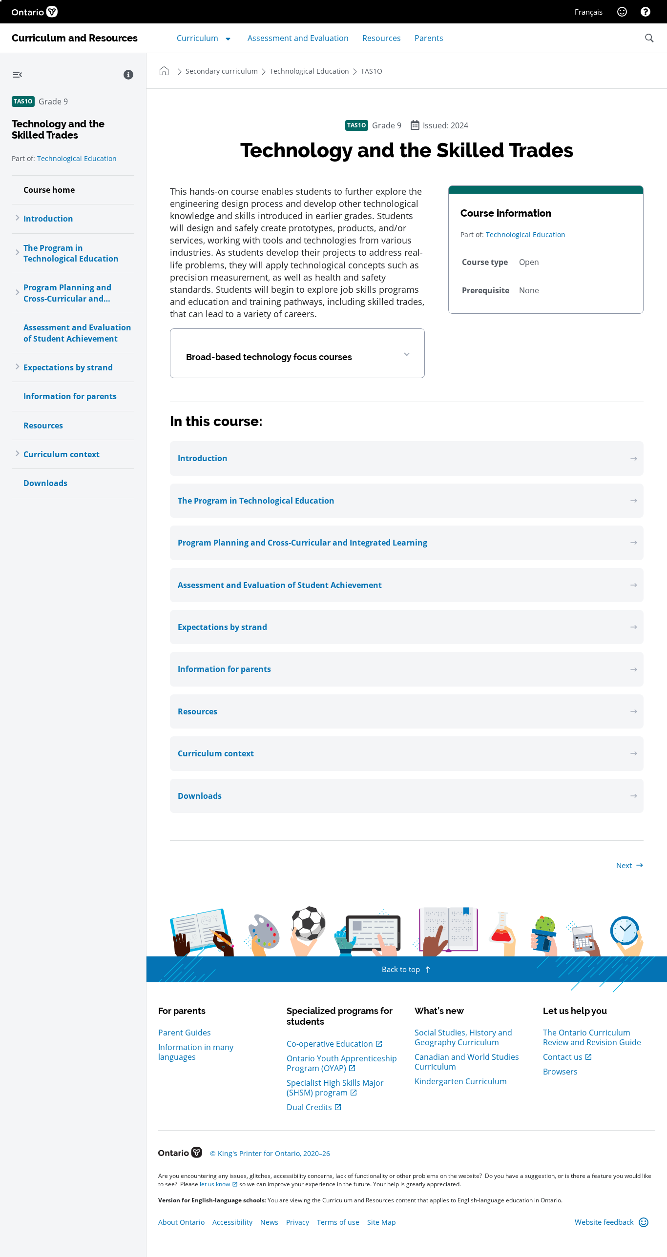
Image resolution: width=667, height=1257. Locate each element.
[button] (297, 353)
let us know (215, 1184)
